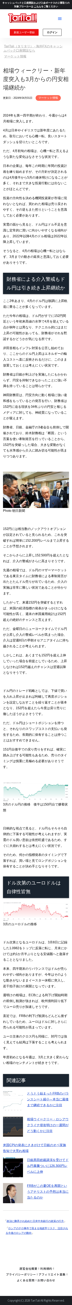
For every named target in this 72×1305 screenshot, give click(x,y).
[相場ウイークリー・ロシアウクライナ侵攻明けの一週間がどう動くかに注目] (13, 1133)
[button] (60, 19)
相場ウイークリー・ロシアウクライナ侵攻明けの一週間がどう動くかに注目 (48, 1125)
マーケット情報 (48, 97)
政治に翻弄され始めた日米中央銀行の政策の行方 (35, 1221)
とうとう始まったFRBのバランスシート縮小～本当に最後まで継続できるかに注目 (48, 1099)
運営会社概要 (28, 1268)
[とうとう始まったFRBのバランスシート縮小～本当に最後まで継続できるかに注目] (13, 1108)
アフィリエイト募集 (52, 1274)
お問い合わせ (46, 1280)
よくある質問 (26, 1280)
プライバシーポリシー (21, 1274)
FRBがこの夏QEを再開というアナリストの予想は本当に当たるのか (48, 1191)
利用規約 (46, 1268)
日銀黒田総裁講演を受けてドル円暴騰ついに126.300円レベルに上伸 (48, 1165)
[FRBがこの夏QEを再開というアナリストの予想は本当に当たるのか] (13, 1200)
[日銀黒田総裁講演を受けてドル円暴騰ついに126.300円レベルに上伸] (13, 1174)
